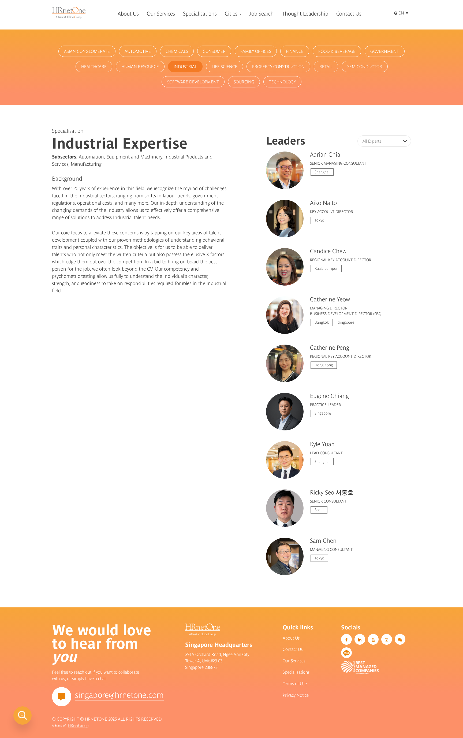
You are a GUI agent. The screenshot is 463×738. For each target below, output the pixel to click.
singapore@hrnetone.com (119, 694)
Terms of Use (295, 683)
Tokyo (319, 220)
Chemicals (177, 51)
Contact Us (293, 649)
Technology (282, 81)
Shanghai (322, 172)
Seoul (319, 510)
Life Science (224, 66)
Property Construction (278, 66)
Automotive (138, 51)
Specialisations (296, 672)
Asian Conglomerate (87, 51)
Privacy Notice (296, 695)
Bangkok (322, 322)
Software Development (193, 81)
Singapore (346, 322)
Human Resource (140, 66)
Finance (295, 51)
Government (384, 51)
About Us (291, 638)
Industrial (185, 66)
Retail (326, 66)
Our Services (294, 660)
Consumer (214, 51)
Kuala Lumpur (326, 268)
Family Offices (255, 51)
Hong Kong (324, 365)
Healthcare (94, 66)
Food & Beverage (337, 51)
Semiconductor (364, 66)
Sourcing (244, 81)
